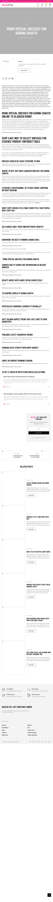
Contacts (4, 732)
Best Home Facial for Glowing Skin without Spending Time (38, 653)
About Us (4, 725)
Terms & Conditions (32, 735)
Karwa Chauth (28, 123)
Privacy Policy (31, 730)
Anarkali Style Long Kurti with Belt (37, 518)
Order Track (5, 735)
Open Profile (24, 70)
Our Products (5, 727)
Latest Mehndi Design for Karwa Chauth (37, 484)
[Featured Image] (13, 488)
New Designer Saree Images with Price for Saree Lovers (37, 619)
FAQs (29, 727)
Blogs (3, 730)
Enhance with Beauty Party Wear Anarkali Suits (38, 586)
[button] (48, 1)
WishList (30, 725)
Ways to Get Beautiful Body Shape (38, 552)
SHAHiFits (37, 203)
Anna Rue (20, 61)
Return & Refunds (32, 732)
